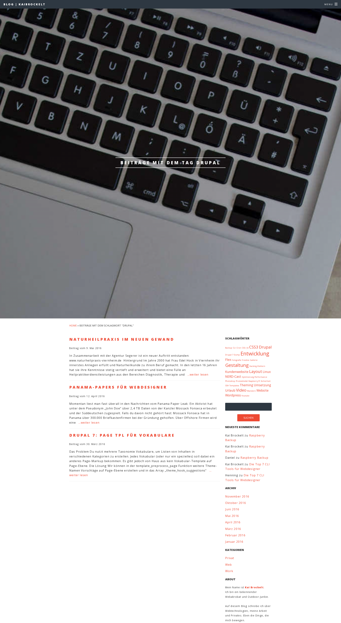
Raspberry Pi (254, 381)
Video (241, 390)
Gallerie (254, 360)
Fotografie (236, 360)
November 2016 (237, 496)
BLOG (25, 4)
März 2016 (233, 529)
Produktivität (242, 381)
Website (262, 390)
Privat (229, 558)
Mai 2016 (232, 516)
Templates (234, 385)
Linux (267, 372)
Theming (246, 385)
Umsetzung (262, 385)
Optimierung (248, 377)
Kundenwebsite (236, 372)
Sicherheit (265, 381)
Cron (238, 348)
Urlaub (230, 390)
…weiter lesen (198, 374)
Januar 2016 (234, 542)
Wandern (251, 391)
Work (229, 571)
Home (73, 325)
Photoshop (230, 381)
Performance (261, 377)
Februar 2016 (235, 535)
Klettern (261, 366)
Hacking (253, 366)
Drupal (265, 347)
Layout (255, 371)
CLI (234, 348)
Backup (228, 348)
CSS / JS (245, 348)
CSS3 (253, 347)
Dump (237, 355)
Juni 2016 (232, 509)
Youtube (245, 395)
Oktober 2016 (235, 503)
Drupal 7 (229, 355)
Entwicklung (254, 353)
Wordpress (233, 395)
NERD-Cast (233, 376)
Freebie (245, 360)
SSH (227, 385)
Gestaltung (237, 365)
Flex (228, 359)
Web (228, 565)
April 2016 (233, 522)
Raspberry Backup (254, 458)
